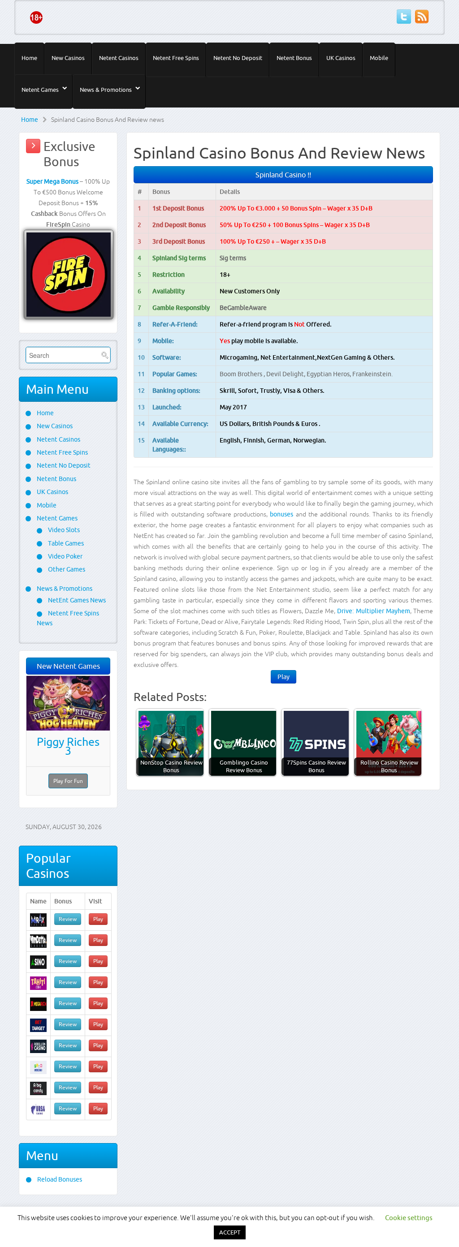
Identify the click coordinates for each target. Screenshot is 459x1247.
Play (283, 676)
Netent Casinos (119, 58)
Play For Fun (68, 781)
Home (29, 58)
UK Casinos (340, 58)
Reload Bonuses (59, 1179)
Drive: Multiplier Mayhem (373, 611)
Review (68, 919)
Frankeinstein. (372, 374)
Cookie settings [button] (409, 1217)
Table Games (65, 543)
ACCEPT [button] (229, 1232)
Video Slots (63, 529)
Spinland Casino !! (283, 175)
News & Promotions (106, 89)
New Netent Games (68, 666)
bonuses (281, 514)
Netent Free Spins (176, 58)
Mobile (379, 58)
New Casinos (68, 58)
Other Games (66, 569)
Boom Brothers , (243, 374)
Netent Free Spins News (68, 618)
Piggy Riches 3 (68, 746)
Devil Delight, (286, 374)
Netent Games (40, 89)
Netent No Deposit (237, 58)
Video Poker (64, 556)
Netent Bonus (294, 58)
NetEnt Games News (76, 600)
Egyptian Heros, (329, 374)
